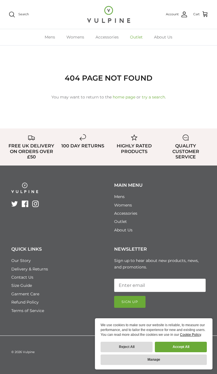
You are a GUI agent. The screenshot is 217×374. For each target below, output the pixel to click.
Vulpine (29, 352)
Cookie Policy (190, 335)
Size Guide (21, 285)
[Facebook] (25, 204)
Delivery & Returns (29, 269)
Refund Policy (25, 302)
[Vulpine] (109, 14)
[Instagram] (35, 204)
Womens (75, 37)
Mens (50, 37)
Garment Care (25, 293)
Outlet (136, 37)
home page (124, 97)
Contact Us (22, 277)
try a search (153, 97)
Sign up (129, 302)
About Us (163, 37)
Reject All (126, 347)
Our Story (21, 260)
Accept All (181, 347)
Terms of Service (27, 310)
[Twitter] (14, 204)
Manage (153, 360)
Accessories (107, 37)
